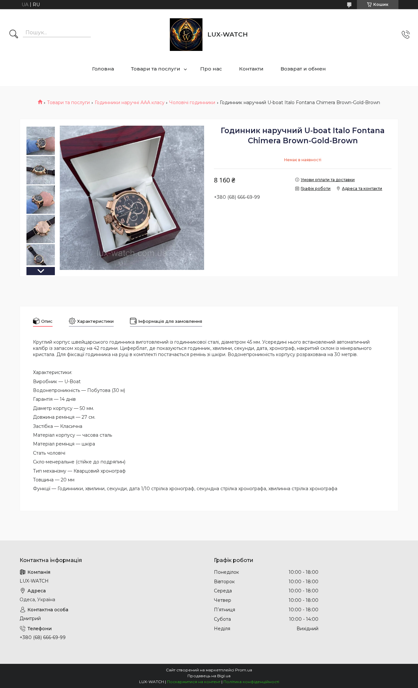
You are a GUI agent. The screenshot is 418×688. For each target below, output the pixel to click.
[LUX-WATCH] (186, 34)
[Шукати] (14, 34)
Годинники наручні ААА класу (130, 102)
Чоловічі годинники (192, 102)
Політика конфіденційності (251, 681)
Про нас (211, 69)
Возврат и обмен (303, 69)
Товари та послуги (155, 69)
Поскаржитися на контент (193, 681)
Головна (103, 69)
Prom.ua (243, 669)
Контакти (251, 69)
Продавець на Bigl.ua (209, 675)
